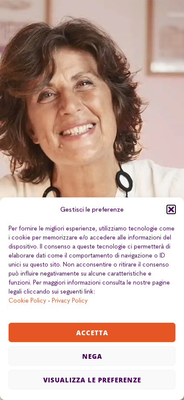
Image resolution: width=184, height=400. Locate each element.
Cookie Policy (27, 300)
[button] (171, 209)
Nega (92, 356)
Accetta (92, 332)
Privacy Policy (70, 300)
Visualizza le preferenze (92, 380)
